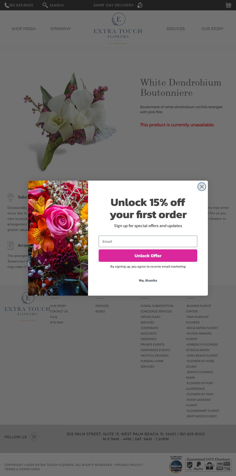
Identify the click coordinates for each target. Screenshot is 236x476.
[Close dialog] (202, 186)
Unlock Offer (148, 255)
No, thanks (148, 280)
